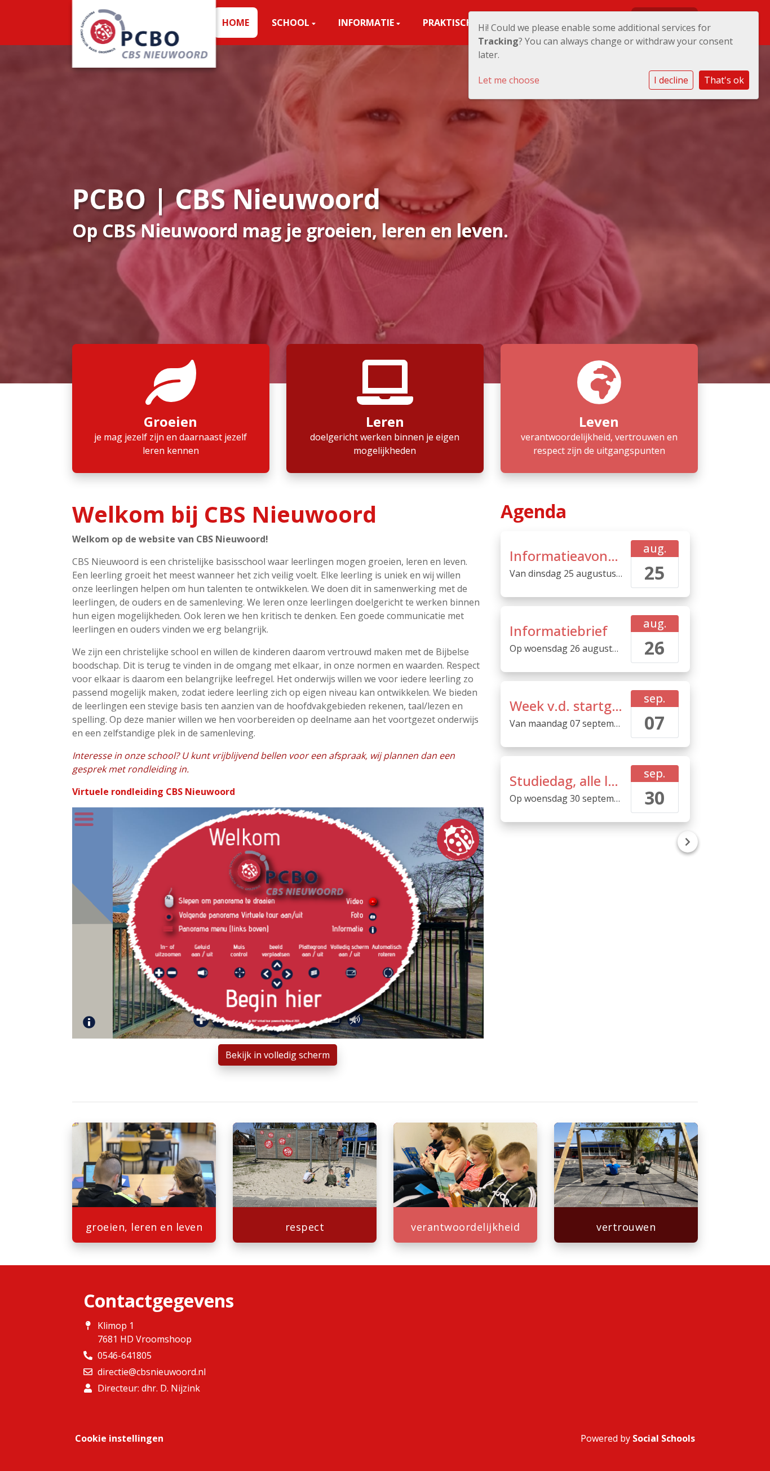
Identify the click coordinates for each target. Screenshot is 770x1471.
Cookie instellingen (119, 1438)
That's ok (724, 80)
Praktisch (449, 22)
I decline (671, 80)
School (292, 22)
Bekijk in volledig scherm (277, 1055)
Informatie (367, 22)
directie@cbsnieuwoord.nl (152, 1372)
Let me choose (508, 80)
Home (235, 22)
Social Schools (663, 1438)
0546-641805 (125, 1355)
